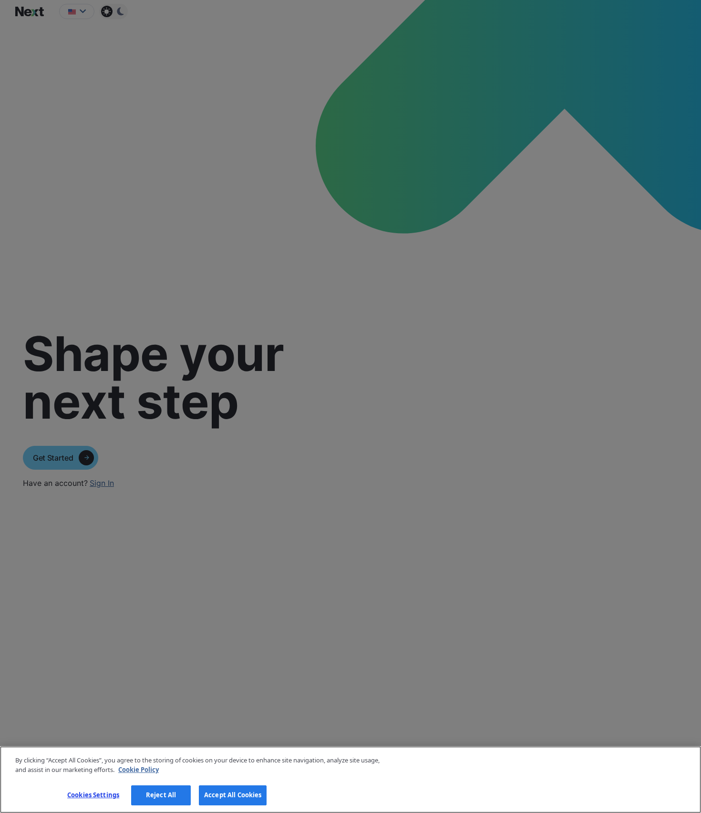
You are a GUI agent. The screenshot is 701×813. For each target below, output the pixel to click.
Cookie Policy (138, 769)
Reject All (161, 795)
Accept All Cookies (232, 795)
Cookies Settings (93, 795)
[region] (350, 779)
